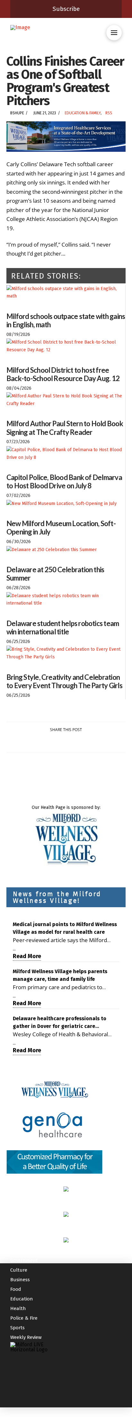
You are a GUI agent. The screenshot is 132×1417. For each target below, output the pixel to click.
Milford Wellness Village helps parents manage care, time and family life (60, 975)
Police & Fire (23, 1318)
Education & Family (83, 113)
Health (18, 1308)
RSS (108, 113)
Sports (17, 1328)
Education (21, 1299)
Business (20, 1280)
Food (15, 1289)
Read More (27, 956)
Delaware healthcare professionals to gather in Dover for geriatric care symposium (59, 1022)
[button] (114, 32)
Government (24, 1260)
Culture (18, 1270)
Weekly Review (26, 1337)
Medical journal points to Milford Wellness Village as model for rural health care (65, 928)
